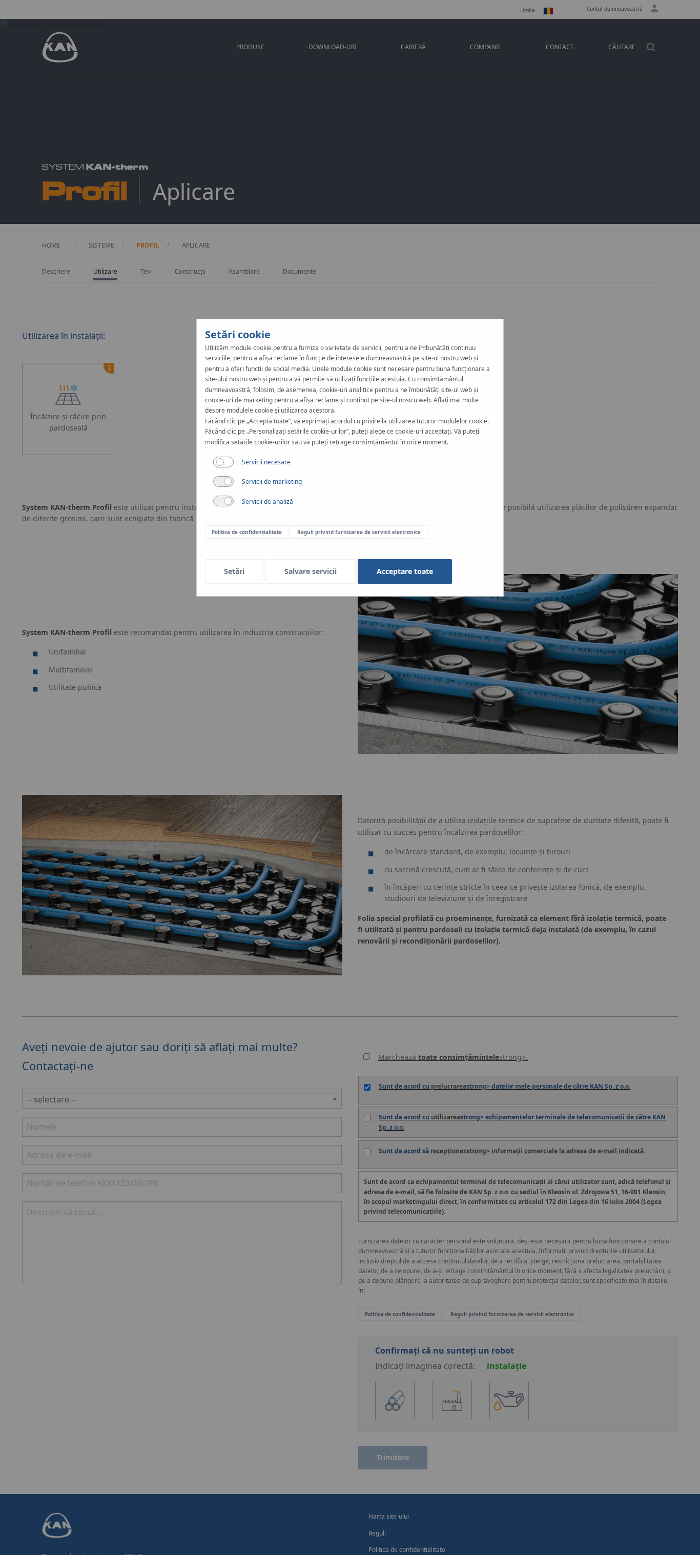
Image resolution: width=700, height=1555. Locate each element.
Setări (234, 571)
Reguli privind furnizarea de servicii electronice (359, 532)
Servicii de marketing (272, 481)
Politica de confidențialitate (247, 532)
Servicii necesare (266, 462)
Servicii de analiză (267, 501)
